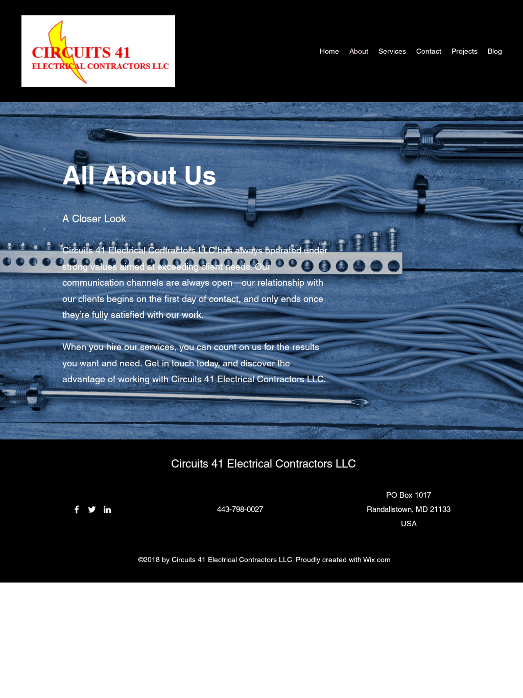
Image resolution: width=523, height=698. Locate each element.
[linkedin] (107, 509)
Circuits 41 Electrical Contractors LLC (263, 463)
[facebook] (77, 509)
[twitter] (92, 509)
